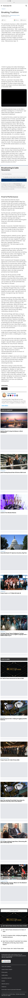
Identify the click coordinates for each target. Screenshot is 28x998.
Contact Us (4, 986)
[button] (1, 6)
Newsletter (24, 20)
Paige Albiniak (6, 15)
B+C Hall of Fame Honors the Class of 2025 (15, 925)
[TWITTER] (11, 395)
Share (4, 20)
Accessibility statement (7, 978)
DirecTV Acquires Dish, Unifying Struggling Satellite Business (15, 936)
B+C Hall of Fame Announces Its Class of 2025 (14, 930)
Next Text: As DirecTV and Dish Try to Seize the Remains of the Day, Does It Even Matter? (15, 943)
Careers (3, 981)
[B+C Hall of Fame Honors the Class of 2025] (14, 920)
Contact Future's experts (7, 969)
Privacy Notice (18, 185)
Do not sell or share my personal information (11, 989)
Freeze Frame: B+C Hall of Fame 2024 (13, 948)
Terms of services (16, 183)
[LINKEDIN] (15, 395)
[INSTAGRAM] (13, 395)
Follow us (17, 20)
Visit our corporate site (7, 957)
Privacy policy (4, 972)
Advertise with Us (5, 983)
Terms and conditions (6, 966)
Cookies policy (5, 975)
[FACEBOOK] (8, 395)
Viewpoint (3, 8)
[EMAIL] (17, 395)
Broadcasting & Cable (14, 15)
